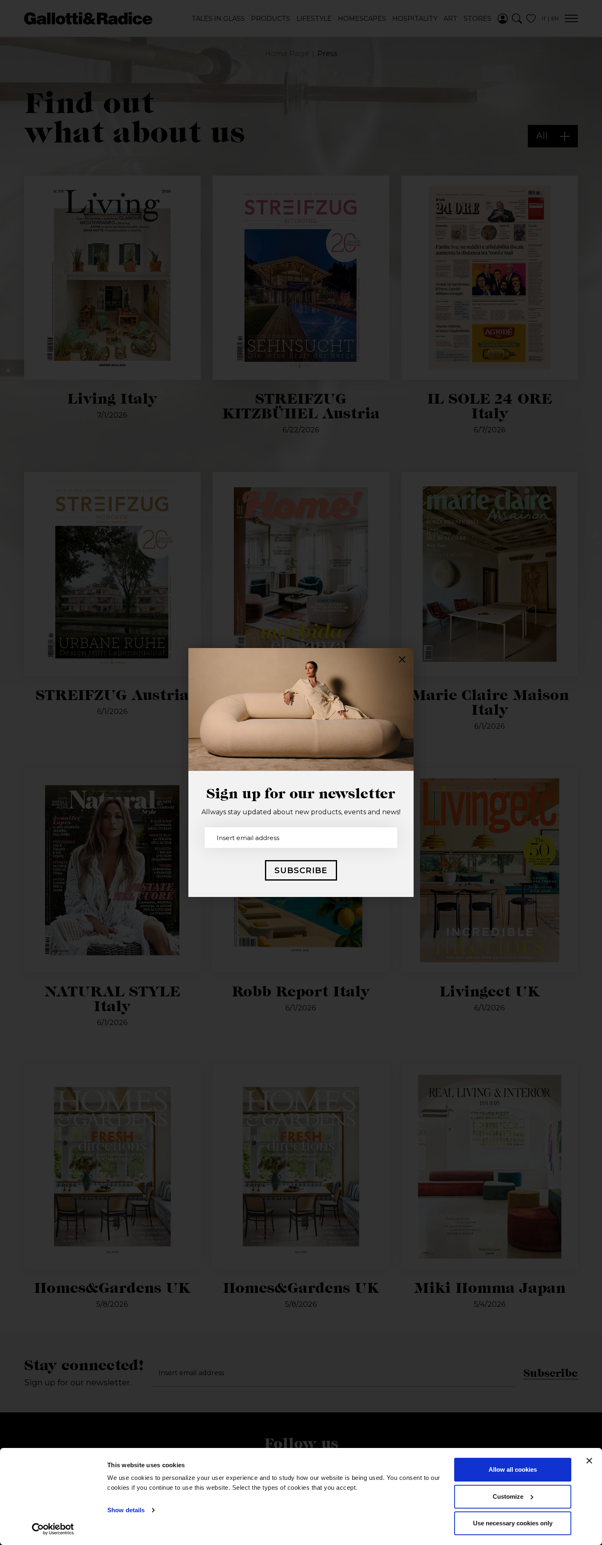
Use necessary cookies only (512, 1523)
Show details (126, 1510)
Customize (508, 1496)
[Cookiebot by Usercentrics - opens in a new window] (53, 1529)
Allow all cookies (513, 1469)
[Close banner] (589, 1461)
